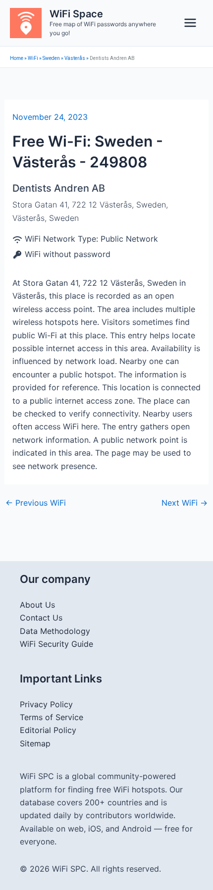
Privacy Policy (46, 704)
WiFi (33, 58)
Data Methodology (55, 631)
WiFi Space (76, 14)
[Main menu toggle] (190, 23)
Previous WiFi (35, 503)
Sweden (51, 58)
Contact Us (41, 618)
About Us (37, 605)
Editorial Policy (48, 730)
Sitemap (35, 743)
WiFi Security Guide (56, 644)
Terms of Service (51, 717)
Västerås (74, 58)
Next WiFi (184, 503)
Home (16, 58)
